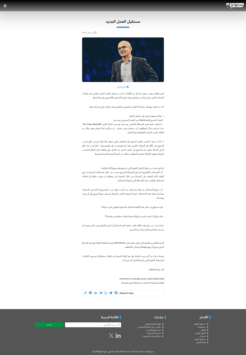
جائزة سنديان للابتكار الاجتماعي (149, 327)
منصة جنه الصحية (154, 333)
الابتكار (203, 330)
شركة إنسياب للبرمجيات (151, 336)
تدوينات (203, 336)
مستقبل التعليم (200, 324)
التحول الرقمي (200, 333)
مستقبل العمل (200, 339)
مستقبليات (201, 327)
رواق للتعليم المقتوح (153, 324)
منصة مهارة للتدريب (153, 330)
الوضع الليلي (122, 86)
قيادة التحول (201, 342)
